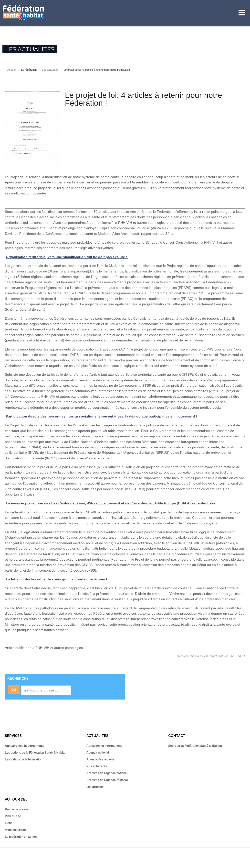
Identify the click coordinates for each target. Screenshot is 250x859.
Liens (8, 823)
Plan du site (13, 816)
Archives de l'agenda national (106, 773)
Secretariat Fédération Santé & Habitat (195, 745)
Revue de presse (17, 809)
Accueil (11, 69)
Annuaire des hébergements (24, 745)
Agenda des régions (100, 759)
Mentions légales (16, 830)
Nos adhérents (96, 766)
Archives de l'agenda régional (107, 780)
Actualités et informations (104, 745)
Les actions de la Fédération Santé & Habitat (35, 752)
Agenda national (97, 752)
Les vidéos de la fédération (23, 759)
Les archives (95, 787)
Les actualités (50, 69)
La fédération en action (21, 836)
